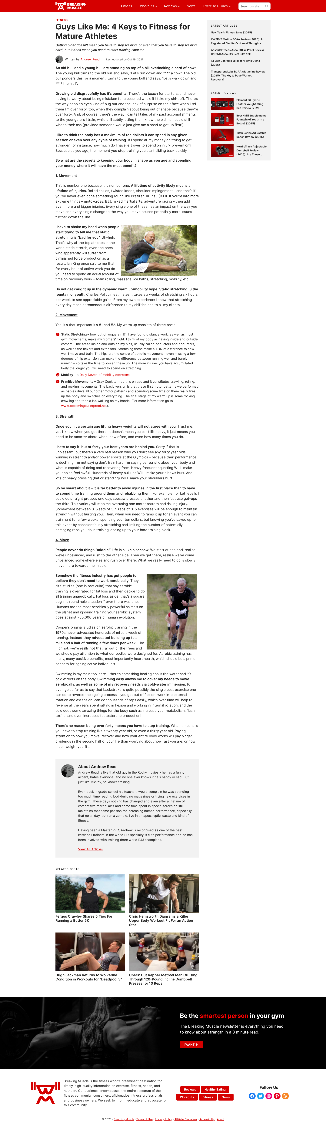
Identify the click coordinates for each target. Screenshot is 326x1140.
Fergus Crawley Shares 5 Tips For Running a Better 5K (83, 918)
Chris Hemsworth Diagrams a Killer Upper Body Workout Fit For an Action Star (161, 920)
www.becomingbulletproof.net (84, 406)
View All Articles (90, 849)
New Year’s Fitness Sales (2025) (231, 32)
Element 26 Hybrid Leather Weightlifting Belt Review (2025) (249, 104)
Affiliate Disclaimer (186, 1119)
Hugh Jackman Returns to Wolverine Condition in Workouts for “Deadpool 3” (88, 977)
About (220, 1119)
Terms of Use (144, 1119)
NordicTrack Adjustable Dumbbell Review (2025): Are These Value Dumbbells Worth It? (251, 154)
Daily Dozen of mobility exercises (105, 375)
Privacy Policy (163, 1119)
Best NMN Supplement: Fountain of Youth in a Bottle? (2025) (251, 119)
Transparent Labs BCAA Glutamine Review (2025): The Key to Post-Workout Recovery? (238, 75)
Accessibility (207, 1119)
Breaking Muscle (124, 1119)
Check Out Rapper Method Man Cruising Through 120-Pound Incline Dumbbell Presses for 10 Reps (163, 979)
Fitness (61, 20)
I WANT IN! (191, 1044)
